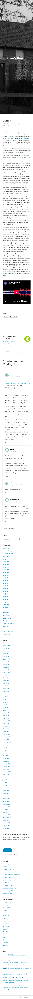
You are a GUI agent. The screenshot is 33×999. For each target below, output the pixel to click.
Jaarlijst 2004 (6, 559)
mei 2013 (5, 699)
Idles (25, 964)
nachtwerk (28, 977)
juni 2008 (5, 750)
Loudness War (9, 138)
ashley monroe (10, 957)
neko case (10, 980)
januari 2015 (6, 680)
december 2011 (6, 713)
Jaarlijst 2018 (6, 596)
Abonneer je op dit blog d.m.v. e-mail (15, 834)
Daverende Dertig (7, 551)
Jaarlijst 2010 (6, 575)
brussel (25, 957)
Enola (4, 913)
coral (17, 960)
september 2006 (7, 804)
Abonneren (7, 850)
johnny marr (18, 968)
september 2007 (7, 772)
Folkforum (5, 918)
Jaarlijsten (5, 607)
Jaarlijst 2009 (6, 572)
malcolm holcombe (18, 971)
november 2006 (6, 798)
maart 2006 (5, 812)
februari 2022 (6, 643)
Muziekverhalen (7, 618)
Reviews (5, 629)
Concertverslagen (7, 548)
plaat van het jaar (9, 982)
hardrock (22, 964)
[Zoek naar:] (11, 539)
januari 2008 (6, 761)
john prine (22, 968)
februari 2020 (6, 651)
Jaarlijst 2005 (6, 561)
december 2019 (6, 656)
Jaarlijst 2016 (6, 591)
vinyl (7, 990)
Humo (4, 921)
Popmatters (5, 942)
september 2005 (7, 817)
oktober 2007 (6, 769)
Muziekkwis (6, 612)
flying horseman (23, 962)
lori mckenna (13, 971)
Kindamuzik (6, 923)
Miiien (12, 483)
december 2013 (6, 688)
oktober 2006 (6, 801)
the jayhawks (11, 987)
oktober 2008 (6, 739)
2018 (4, 955)
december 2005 (6, 815)
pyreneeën (19, 982)
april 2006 (5, 809)
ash (6, 957)
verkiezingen (26, 987)
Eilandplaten (6, 556)
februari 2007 (6, 790)
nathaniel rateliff (5, 980)
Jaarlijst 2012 (6, 580)
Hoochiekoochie (7, 877)
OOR (4, 934)
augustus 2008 (6, 745)
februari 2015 (6, 678)
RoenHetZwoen (8, 124)
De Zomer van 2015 (8, 553)
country (21, 960)
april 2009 (5, 726)
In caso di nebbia (7, 880)
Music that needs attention (9, 888)
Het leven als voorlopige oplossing (11, 874)
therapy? (15, 987)
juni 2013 (5, 696)
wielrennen (11, 990)
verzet (4, 990)
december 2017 (6, 662)
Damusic (5, 910)
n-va (25, 977)
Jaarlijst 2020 (6, 602)
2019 (8, 955)
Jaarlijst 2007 (6, 567)
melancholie (12, 974)
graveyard (13, 964)
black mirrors (15, 957)
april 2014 (5, 686)
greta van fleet (17, 964)
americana (23, 955)
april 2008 (5, 755)
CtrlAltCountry (6, 907)
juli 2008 (5, 747)
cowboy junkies (25, 960)
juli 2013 (5, 694)
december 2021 (6, 645)
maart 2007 (5, 788)
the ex (8, 987)
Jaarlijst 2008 (6, 569)
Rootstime (5, 945)
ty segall (21, 987)
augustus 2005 (6, 820)
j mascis (11, 968)
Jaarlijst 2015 (6, 588)
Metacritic (5, 929)
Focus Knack (6, 915)
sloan (15, 985)
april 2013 (5, 702)
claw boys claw (9, 960)
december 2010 (6, 715)
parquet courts (18, 980)
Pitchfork (5, 940)
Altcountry (5, 905)
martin (12, 449)
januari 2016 (6, 667)
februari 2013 (6, 707)
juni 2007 (5, 780)
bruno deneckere (20, 957)
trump (18, 987)
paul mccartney (23, 980)
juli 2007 (5, 777)
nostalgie (13, 980)
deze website (24, 155)
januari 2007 (6, 793)
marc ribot (24, 971)
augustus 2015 (6, 672)
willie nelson (15, 990)
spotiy (24, 985)
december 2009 (6, 721)
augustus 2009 (6, 723)
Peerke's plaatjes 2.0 (8, 891)
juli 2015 (5, 675)
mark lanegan (7, 974)
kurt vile (4, 971)
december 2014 (6, 683)
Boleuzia (5, 866)
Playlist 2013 (6, 626)
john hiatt (14, 968)
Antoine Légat (6, 864)
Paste (4, 937)
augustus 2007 (6, 774)
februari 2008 (6, 758)
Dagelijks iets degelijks (8, 869)
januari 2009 (6, 731)
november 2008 (6, 737)
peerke (12, 374)
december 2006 (6, 796)
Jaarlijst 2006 (6, 564)
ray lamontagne (24, 982)
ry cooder (12, 985)
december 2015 (6, 670)
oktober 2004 (6, 828)
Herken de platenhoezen (22, 354)
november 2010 (6, 718)
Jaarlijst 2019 (6, 599)
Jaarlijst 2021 (6, 604)
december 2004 (6, 823)
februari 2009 (6, 729)
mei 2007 (5, 782)
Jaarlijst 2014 (6, 586)
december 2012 (6, 710)
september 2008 (7, 742)
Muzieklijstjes (6, 615)
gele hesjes (9, 964)
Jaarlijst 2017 (6, 594)
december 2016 (6, 664)
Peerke (11, 140)
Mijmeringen (6, 610)
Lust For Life (6, 926)
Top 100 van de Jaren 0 (8, 631)
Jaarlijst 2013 (6, 583)
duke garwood (14, 962)
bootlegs (5, 351)
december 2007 (6, 764)
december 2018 (6, 659)
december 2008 (6, 734)
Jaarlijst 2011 (6, 578)
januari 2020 (6, 653)
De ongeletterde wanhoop (9, 872)
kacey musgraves (28, 968)
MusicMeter (6, 932)
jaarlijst (6, 967)
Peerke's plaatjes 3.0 (8, 893)
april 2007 (5, 785)
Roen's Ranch (16, 58)
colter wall (14, 960)
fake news (18, 962)
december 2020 (6, 648)
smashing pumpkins (19, 985)
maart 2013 (5, 705)
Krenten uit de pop (7, 885)
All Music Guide (7, 902)
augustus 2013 (6, 691)
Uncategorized (19, 124)
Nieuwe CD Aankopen (8, 623)
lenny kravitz (8, 971)
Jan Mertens (6, 882)
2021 (14, 955)
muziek (24, 973)
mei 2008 (5, 753)
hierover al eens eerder (24, 138)
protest (16, 982)
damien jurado (9, 962)
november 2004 (6, 825)
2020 (11, 955)
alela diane (17, 955)
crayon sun (4, 962)
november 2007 (6, 766)
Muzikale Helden (7, 621)
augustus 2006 (6, 807)
